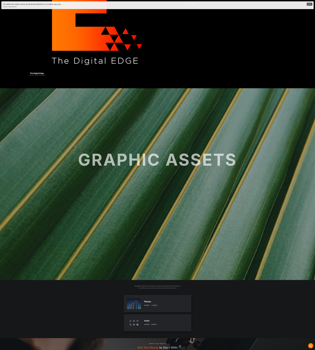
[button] (310, 345)
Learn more (57, 4)
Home (155, 174)
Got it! (309, 4)
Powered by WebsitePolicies (10, 6)
